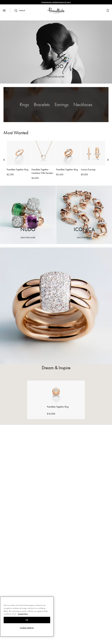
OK (27, 620)
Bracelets (42, 104)
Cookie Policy (23, 614)
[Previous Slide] (4, 160)
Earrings (62, 104)
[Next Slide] (108, 160)
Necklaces (83, 104)
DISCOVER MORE (56, 76)
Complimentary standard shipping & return (56, 2)
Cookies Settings (27, 628)
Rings (24, 104)
